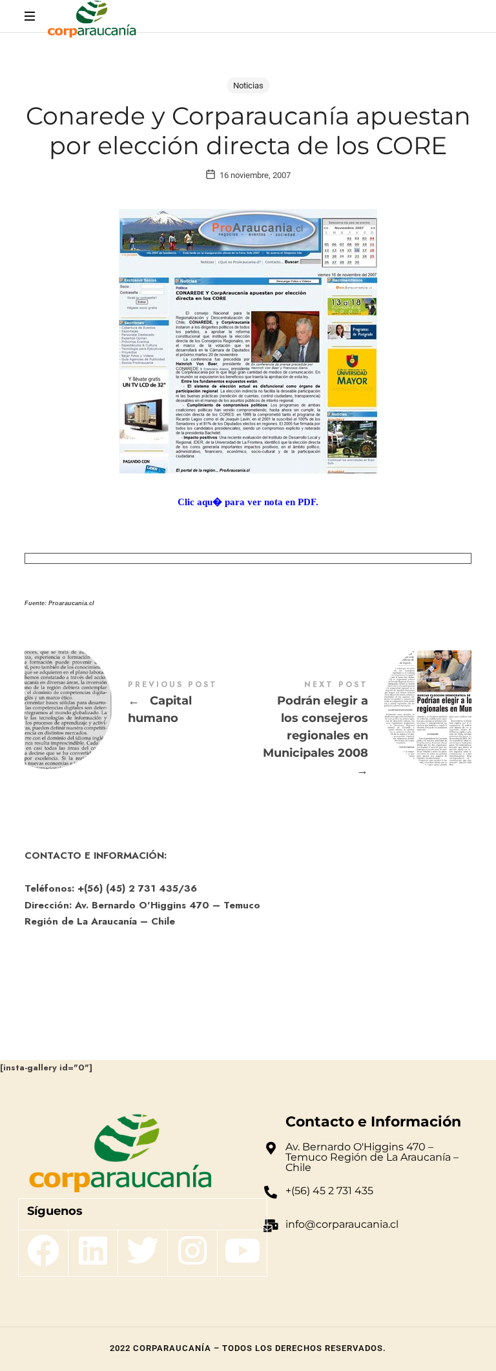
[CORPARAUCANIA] (91, 21)
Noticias (248, 85)
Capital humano (136, 705)
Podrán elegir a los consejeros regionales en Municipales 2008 (359, 730)
